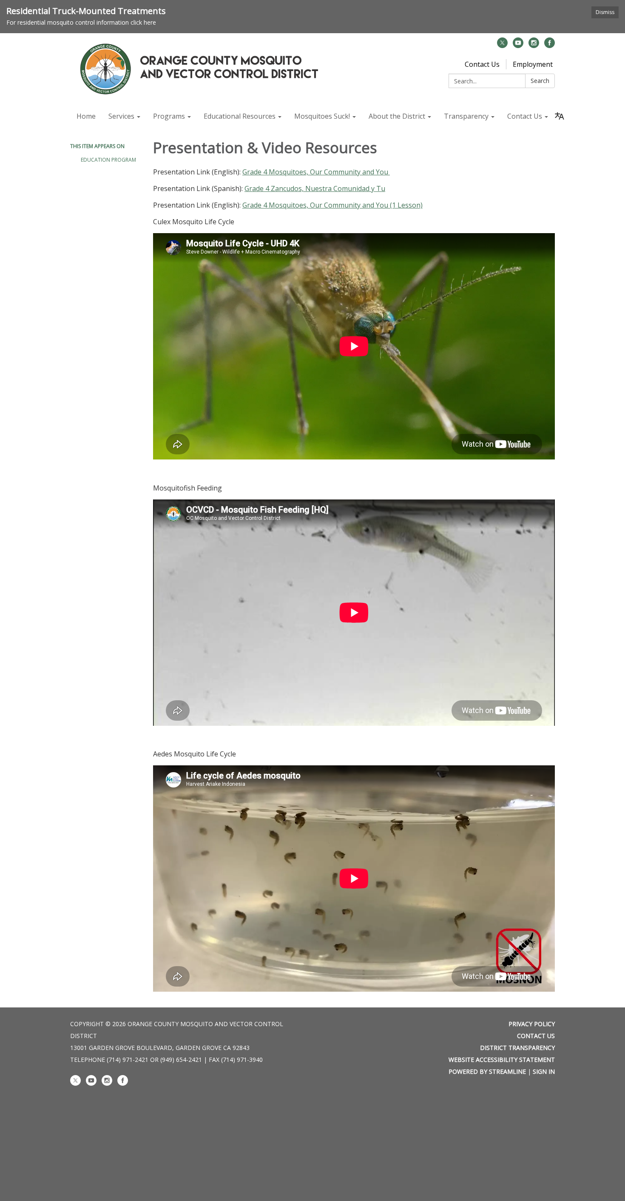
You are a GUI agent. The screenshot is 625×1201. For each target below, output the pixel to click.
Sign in (544, 1071)
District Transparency (517, 1048)
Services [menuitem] (121, 116)
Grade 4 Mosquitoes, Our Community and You (316, 172)
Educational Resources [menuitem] (240, 116)
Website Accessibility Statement (502, 1060)
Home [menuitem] (86, 116)
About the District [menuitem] (397, 116)
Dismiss (605, 12)
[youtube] (518, 45)
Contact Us (482, 64)
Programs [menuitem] (169, 116)
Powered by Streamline (487, 1071)
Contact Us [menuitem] (524, 116)
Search (540, 81)
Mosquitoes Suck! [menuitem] (322, 116)
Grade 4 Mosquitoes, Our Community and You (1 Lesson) (332, 205)
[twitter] (502, 45)
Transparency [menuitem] (466, 116)
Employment (533, 64)
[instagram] (533, 45)
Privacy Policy (532, 1024)
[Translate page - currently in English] (559, 116)
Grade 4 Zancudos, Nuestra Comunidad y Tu (314, 188)
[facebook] (549, 45)
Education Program (108, 159)
